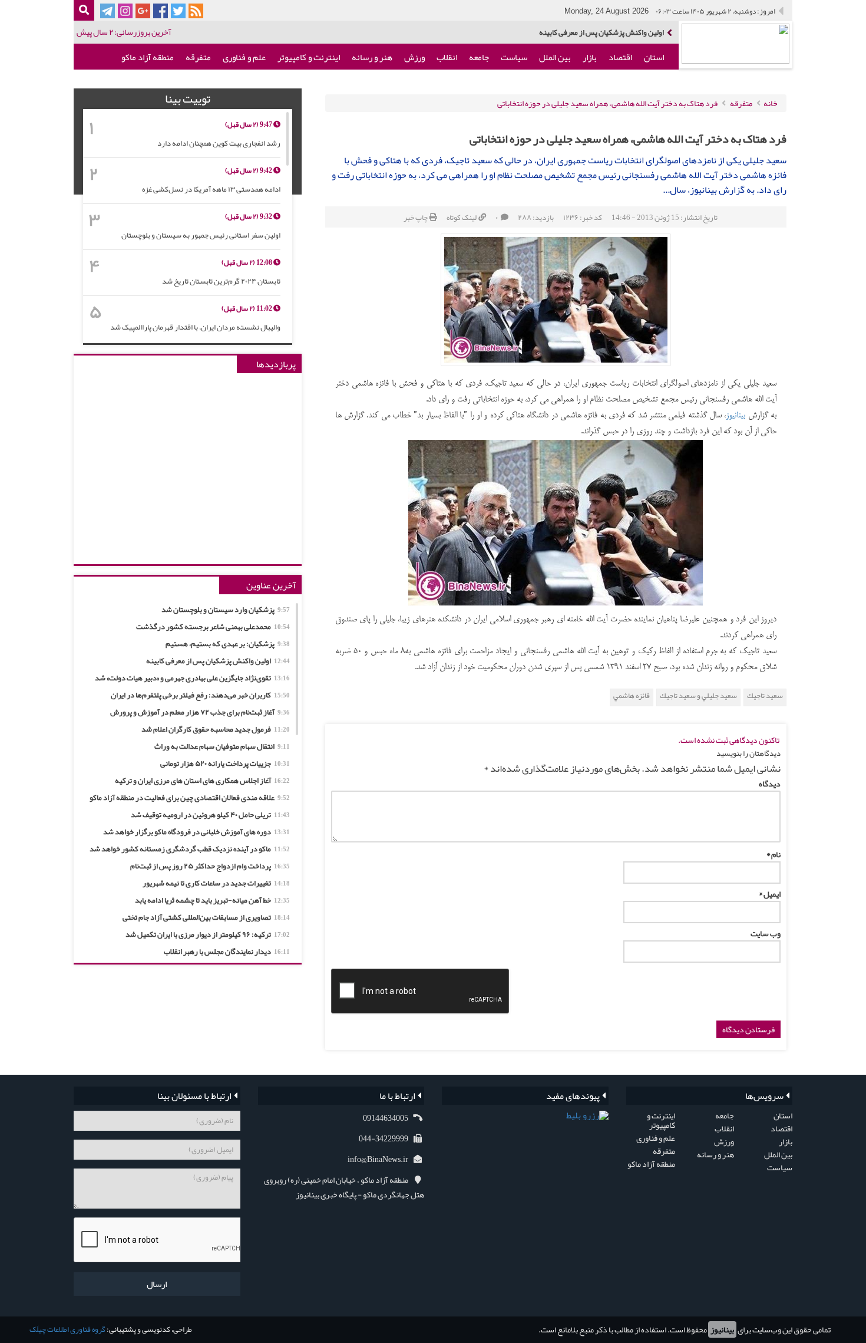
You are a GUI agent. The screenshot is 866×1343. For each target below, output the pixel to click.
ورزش (414, 57)
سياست (514, 57)
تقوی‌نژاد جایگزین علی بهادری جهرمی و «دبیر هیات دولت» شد (576, 33)
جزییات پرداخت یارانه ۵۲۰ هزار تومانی (225, 763)
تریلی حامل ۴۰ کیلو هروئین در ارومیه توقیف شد (210, 814)
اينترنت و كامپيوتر (308, 57)
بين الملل (555, 57)
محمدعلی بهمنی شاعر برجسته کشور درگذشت (213, 626)
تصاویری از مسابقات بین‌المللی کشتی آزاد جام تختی (206, 917)
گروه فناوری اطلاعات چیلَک (67, 1329)
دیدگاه (770, 783)
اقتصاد (620, 57)
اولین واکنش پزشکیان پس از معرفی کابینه (218, 660)
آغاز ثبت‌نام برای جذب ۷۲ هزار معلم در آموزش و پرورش (200, 712)
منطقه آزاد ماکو (147, 57)
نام (773, 854)
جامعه (479, 57)
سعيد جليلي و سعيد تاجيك (698, 696)
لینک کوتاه (462, 217)
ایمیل (770, 894)
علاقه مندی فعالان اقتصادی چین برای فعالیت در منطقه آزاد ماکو (190, 797)
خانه (770, 103)
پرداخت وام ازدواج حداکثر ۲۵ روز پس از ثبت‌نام (210, 866)
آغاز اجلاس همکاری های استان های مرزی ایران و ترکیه (202, 780)
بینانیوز (722, 1329)
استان (654, 57)
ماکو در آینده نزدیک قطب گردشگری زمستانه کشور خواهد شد (190, 848)
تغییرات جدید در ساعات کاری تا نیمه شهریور (216, 883)
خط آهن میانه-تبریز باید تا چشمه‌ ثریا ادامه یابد (212, 900)
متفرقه (198, 57)
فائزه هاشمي (631, 696)
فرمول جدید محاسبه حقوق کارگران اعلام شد (215, 729)
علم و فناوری (244, 57)
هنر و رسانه (372, 57)
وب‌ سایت (766, 933)
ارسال (157, 1284)
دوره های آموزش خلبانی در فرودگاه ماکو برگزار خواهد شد (196, 831)
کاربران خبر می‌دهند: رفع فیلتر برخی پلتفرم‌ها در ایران (200, 695)
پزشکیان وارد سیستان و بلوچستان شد (225, 609)
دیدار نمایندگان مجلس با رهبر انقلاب (227, 951)
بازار (590, 57)
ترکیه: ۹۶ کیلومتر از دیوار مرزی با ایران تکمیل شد (207, 934)
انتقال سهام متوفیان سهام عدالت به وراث (222, 746)
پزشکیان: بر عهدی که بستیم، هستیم (228, 643)
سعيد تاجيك (765, 696)
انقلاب (447, 57)
